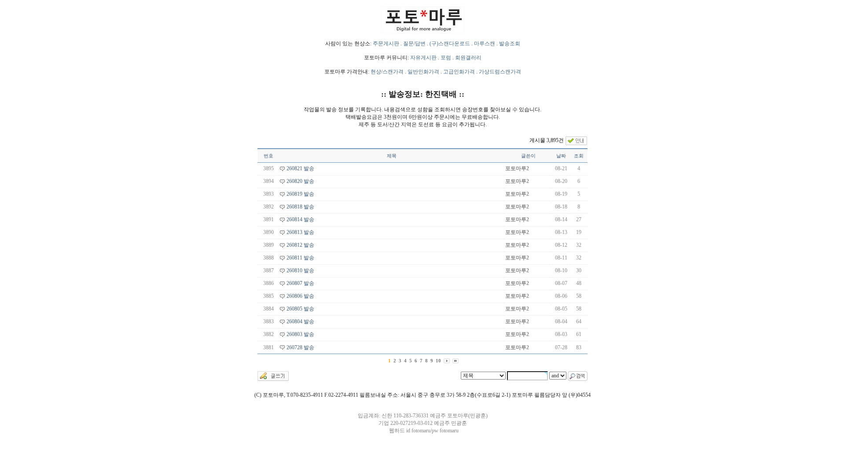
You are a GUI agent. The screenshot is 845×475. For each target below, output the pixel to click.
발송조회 (509, 43)
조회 (579, 155)
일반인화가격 (423, 72)
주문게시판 (386, 43)
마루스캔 (484, 43)
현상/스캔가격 (387, 72)
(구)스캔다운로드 (450, 43)
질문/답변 (414, 43)
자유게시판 (423, 58)
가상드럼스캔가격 (500, 72)
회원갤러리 (468, 58)
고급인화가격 (459, 72)
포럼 (446, 58)
